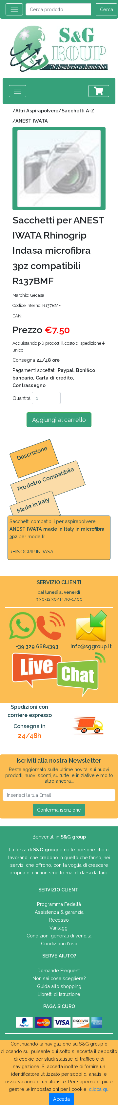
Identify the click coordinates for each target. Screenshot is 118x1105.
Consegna (36, 360)
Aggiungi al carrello (59, 419)
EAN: (17, 315)
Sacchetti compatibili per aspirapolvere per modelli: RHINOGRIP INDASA (57, 536)
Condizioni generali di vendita (59, 935)
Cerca (106, 9)
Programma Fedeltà (59, 904)
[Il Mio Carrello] (98, 91)
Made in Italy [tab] (33, 505)
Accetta (61, 1099)
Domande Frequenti (59, 970)
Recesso (59, 920)
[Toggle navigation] (14, 9)
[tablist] (59, 485)
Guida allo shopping (59, 986)
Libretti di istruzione (59, 994)
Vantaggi (59, 928)
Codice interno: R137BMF (36, 305)
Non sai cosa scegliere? (59, 978)
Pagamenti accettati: (53, 377)
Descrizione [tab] (32, 452)
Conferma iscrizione (59, 810)
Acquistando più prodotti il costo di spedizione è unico (58, 347)
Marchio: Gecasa (28, 295)
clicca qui (99, 1089)
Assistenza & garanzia (59, 912)
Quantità (21, 398)
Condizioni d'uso (59, 943)
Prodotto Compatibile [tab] (46, 479)
